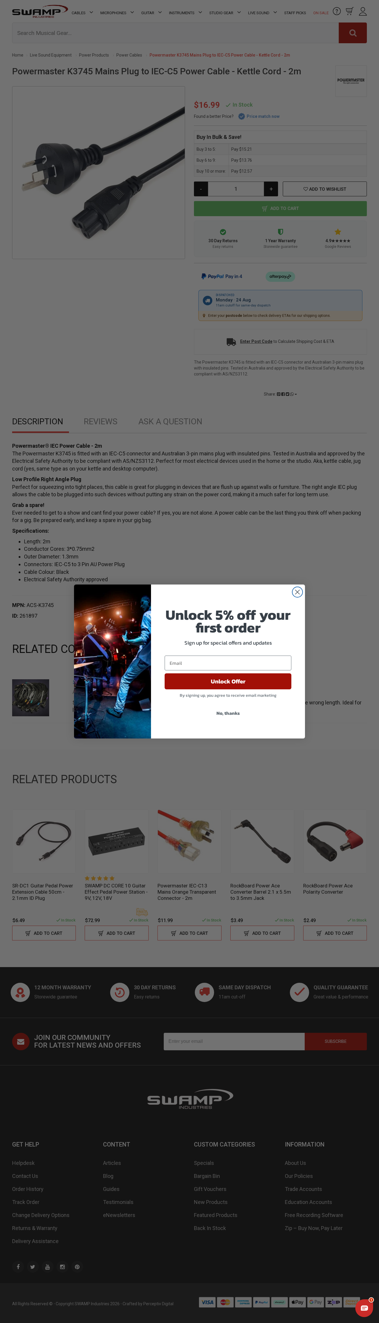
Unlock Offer (228, 681)
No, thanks (228, 713)
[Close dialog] (297, 592)
